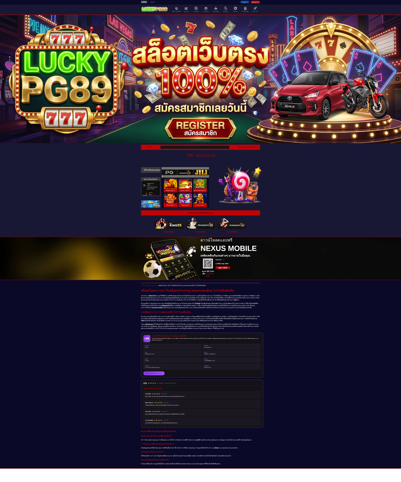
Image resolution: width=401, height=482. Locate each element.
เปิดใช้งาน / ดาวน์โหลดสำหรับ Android (154, 373)
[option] (191, 140)
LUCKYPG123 (169, 232)
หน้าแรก (143, 285)
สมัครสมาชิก (255, 2)
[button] (3, 79)
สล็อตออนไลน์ (152, 285)
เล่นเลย (170, 186)
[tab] (169, 172)
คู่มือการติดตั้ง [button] (222, 268)
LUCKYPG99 (200, 232)
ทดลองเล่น (170, 181)
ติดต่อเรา (152, 2)
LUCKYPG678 (231, 232)
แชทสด (144, 2)
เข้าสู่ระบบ (245, 2)
